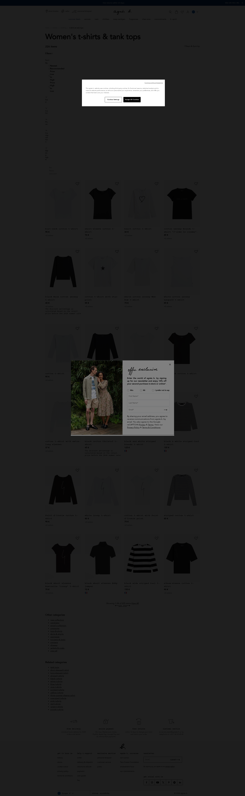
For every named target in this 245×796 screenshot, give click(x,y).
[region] (123, 93)
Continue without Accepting (154, 83)
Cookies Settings (113, 100)
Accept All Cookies (132, 100)
